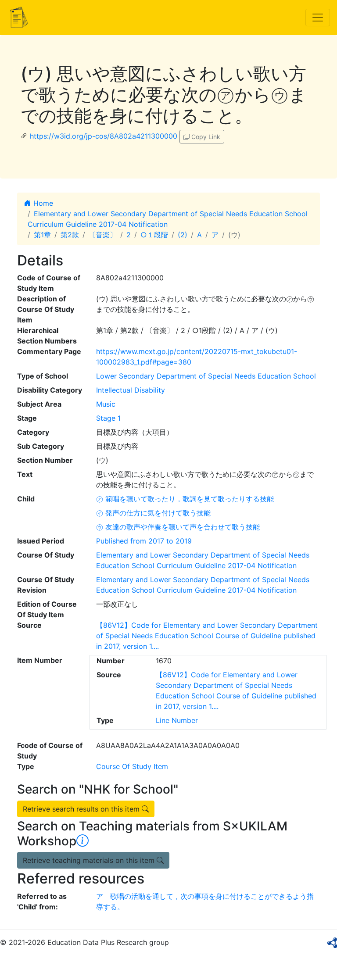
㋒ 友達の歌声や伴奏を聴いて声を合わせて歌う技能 (178, 526)
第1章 (42, 234)
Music (105, 404)
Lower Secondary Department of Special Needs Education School (206, 376)
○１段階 (154, 234)
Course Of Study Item (132, 766)
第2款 (70, 234)
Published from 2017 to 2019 (144, 541)
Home (42, 203)
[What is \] (82, 840)
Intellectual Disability (130, 390)
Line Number (177, 720)
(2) (182, 234)
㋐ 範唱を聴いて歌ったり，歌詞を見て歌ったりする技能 (185, 498)
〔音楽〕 (103, 234)
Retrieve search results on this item (82, 809)
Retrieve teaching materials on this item (90, 860)
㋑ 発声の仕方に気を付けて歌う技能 (153, 512)
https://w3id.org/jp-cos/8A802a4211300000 (103, 136)
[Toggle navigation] (317, 17)
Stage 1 (108, 418)
